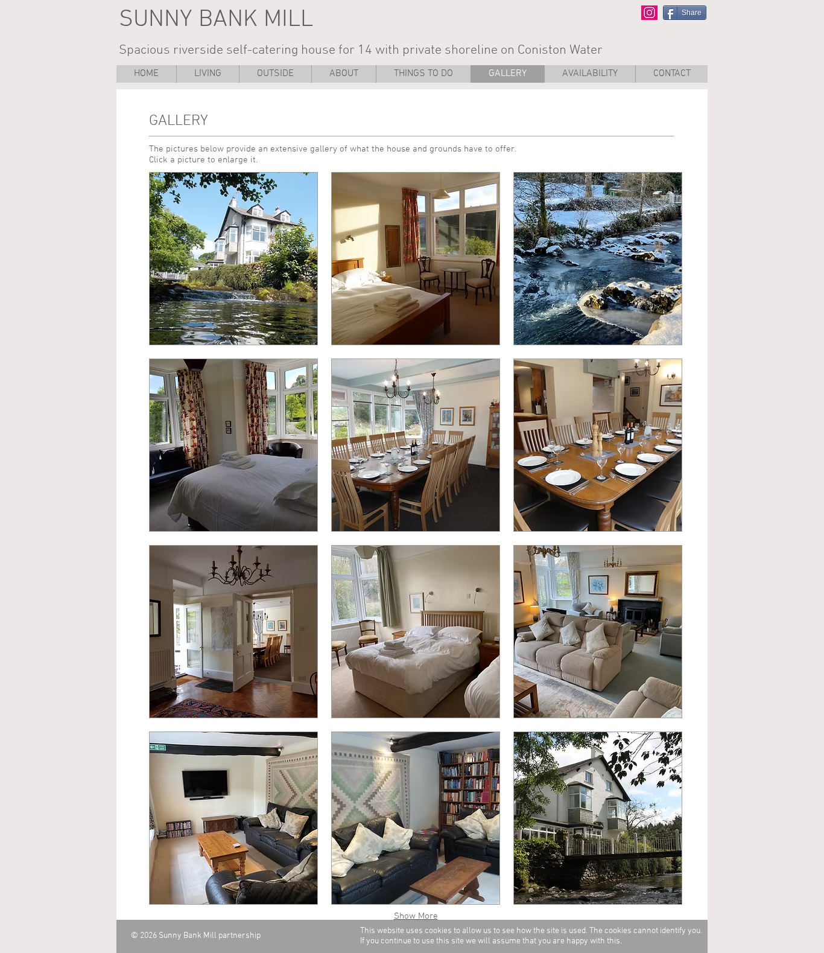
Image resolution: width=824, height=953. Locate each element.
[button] (423, 74)
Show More (416, 916)
